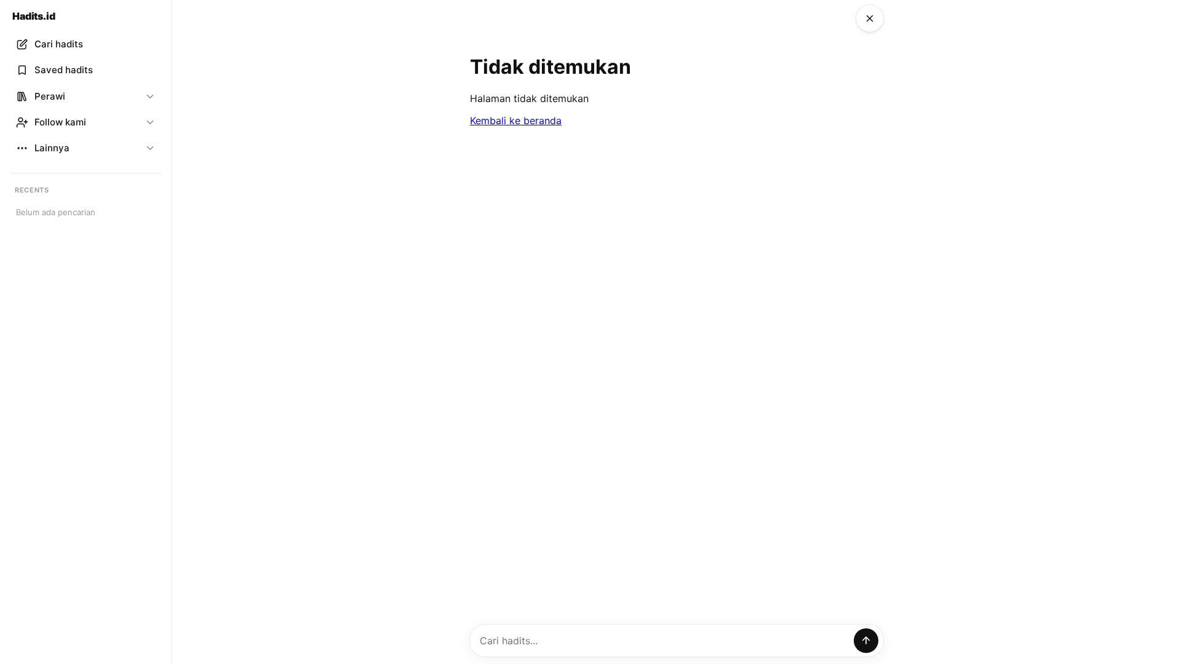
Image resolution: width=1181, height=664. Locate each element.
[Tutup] (869, 18)
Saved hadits (63, 70)
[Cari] (866, 640)
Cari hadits (58, 44)
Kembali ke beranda (516, 120)
